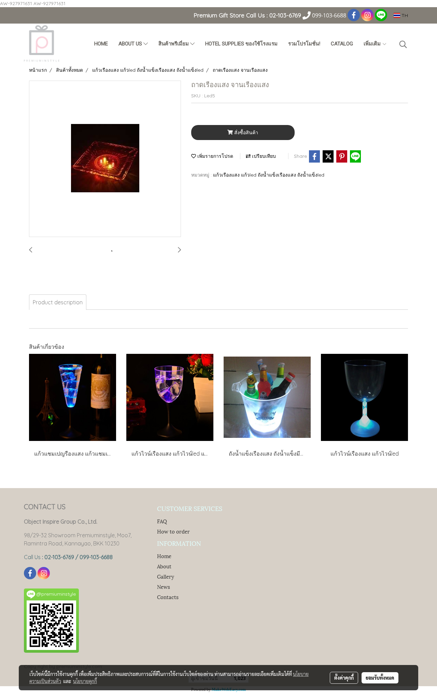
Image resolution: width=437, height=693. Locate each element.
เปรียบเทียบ (263, 156)
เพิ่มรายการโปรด (214, 156)
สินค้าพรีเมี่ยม (174, 44)
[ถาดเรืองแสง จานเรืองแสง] (105, 159)
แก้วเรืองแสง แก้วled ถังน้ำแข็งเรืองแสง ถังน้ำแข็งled (268, 175)
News (163, 586)
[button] (403, 44)
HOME (101, 44)
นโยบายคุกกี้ (85, 681)
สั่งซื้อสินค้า (245, 132)
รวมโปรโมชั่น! (304, 44)
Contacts (168, 597)
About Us (130, 44)
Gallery (165, 576)
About (164, 566)
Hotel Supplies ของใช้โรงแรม (241, 44)
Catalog (342, 44)
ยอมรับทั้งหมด (380, 678)
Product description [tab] (58, 302)
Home (164, 556)
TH (404, 15)
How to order (173, 531)
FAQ (162, 521)
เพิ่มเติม (373, 44)
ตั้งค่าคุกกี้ (344, 678)
